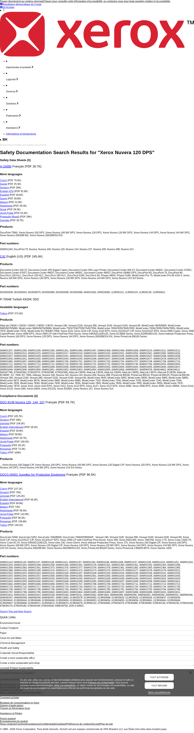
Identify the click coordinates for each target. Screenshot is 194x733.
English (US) (7, 191)
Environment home (10, 623)
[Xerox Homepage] (97, 55)
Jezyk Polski (6, 213)
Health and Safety (9, 648)
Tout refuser (159, 685)
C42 (2, 256)
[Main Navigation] (97, 139)
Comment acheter (9, 697)
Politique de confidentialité (101, 682)
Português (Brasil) (9, 216)
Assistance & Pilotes (11, 713)
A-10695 (5, 166)
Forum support (8, 718)
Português (5, 445)
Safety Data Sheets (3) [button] (15, 160)
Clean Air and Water (11, 638)
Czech (3, 180)
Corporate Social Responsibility (17, 653)
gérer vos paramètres (64, 685)
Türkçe (3, 313)
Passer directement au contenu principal (21, 1)
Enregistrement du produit (14, 721)
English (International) (12, 427)
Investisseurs (33, 724)
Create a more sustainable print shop (20, 663)
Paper (3, 633)
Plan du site (106, 724)
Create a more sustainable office (17, 658)
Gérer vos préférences (159, 692)
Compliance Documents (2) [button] (19, 396)
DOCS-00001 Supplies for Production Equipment (32, 474)
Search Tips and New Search (16, 611)
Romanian (5, 449)
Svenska (4, 220)
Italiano (4, 202)
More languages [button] (11, 174)
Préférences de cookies (78, 724)
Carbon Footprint (9, 628)
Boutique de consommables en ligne (19, 703)
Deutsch (4, 187)
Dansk (3, 184)
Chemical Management (12, 643)
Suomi (3, 198)
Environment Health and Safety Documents (23, 145)
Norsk (3, 209)
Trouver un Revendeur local (15, 708)
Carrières (21, 724)
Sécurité (95, 724)
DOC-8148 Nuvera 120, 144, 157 (22, 402)
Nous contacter (8, 724)
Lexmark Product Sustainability (16, 668)
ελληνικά (4, 423)
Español (4, 195)
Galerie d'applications (11, 705)
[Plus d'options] (97, 10)
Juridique (61, 724)
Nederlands (6, 206)
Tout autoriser (159, 677)
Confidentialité (48, 724)
